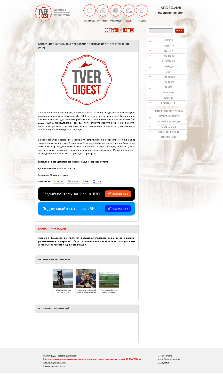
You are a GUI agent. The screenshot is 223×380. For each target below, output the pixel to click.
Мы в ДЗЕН (163, 362)
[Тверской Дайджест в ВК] (86, 214)
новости (128, 21)
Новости (168, 40)
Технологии (169, 77)
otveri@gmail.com (170, 12)
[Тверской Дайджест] (43, 13)
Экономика (168, 93)
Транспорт (168, 82)
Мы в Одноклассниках (169, 359)
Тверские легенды (168, 127)
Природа (169, 67)
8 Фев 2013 (63, 168)
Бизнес (168, 87)
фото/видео (115, 21)
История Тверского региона (168, 111)
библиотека (89, 21)
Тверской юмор (168, 137)
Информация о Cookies (54, 362)
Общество (169, 46)
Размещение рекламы (54, 366)
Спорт (169, 72)
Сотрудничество (119, 30)
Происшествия (59, 175)
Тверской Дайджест (66, 356)
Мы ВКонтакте (165, 356)
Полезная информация (168, 122)
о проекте (142, 21)
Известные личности (169, 132)
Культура (168, 51)
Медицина (168, 56)
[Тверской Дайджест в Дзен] (86, 200)
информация (102, 21)
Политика (169, 98)
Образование (168, 61)
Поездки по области (169, 116)
